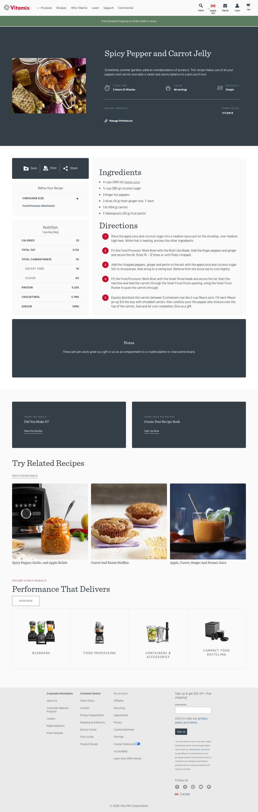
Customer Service (90, 693)
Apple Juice (132, 182)
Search (201, 10)
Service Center (88, 729)
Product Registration (92, 715)
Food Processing (99, 653)
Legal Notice (121, 715)
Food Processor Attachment (38, 206)
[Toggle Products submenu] (38, 7)
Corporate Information (60, 693)
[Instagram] (209, 787)
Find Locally (87, 736)
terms (193, 722)
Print (53, 168)
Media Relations (56, 726)
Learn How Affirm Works (127, 758)
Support (109, 8)
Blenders (41, 653)
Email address (180, 705)
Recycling (119, 708)
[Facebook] (177, 787)
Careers (51, 718)
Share (74, 168)
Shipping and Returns (92, 722)
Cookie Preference (124, 744)
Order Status (87, 700)
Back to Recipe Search (25, 475)
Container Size (33, 198)
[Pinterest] (193, 787)
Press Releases (55, 733)
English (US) (213, 11)
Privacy (118, 722)
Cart (248, 9)
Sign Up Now (151, 431)
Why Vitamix (79, 8)
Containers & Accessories (158, 655)
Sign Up (225, 10)
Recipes (61, 8)
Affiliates (119, 700)
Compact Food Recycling (216, 652)
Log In (237, 10)
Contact (84, 708)
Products (46, 8)
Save (34, 168)
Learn (95, 8)
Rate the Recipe (33, 431)
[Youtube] (201, 787)
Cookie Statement (124, 729)
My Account (120, 693)
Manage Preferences (121, 120)
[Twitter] (185, 787)
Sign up (181, 731)
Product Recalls (89, 744)
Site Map (119, 736)
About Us (52, 700)
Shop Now (25, 601)
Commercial (125, 8)
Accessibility (121, 751)
